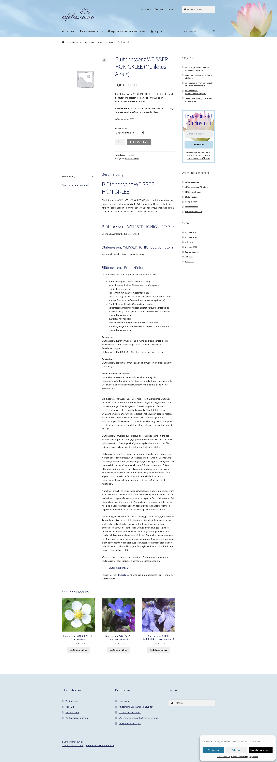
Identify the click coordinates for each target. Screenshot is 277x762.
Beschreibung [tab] (68, 176)
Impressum (254, 757)
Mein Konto (146, 9)
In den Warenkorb (139, 142)
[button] (104, 60)
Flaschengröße (122, 128)
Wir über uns (71, 701)
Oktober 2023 (191, 237)
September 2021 (192, 252)
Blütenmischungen (118, 567)
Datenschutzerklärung (239, 757)
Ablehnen (236, 750)
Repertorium (124, 574)
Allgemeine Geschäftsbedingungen (136, 706)
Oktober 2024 (191, 232)
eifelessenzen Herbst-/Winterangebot (195, 92)
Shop (155, 31)
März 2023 (189, 242)
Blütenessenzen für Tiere (196, 187)
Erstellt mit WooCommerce (100, 745)
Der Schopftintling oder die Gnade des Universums (197, 69)
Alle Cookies (213, 750)
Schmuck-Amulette (193, 211)
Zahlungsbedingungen (76, 717)
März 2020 (189, 261)
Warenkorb (159, 9)
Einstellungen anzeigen (260, 750)
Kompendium (191, 201)
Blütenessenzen (79, 42)
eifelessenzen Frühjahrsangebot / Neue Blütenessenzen (199, 84)
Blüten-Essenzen (90, 31)
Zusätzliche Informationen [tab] (75, 184)
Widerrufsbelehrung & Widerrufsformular (139, 717)
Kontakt (69, 706)
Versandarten (72, 712)
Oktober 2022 (191, 247)
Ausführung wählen (78, 650)
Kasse (170, 9)
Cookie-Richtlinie (223, 757)
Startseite (69, 31)
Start (67, 42)
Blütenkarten (191, 197)
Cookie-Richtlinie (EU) (130, 723)
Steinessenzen (191, 206)
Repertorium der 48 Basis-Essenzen (128, 31)
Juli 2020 (189, 256)
